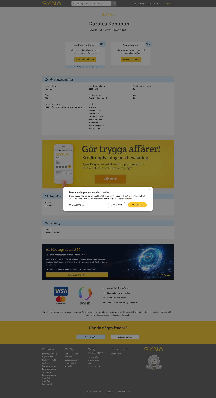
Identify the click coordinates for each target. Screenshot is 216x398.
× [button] (149, 189)
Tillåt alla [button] (137, 205)
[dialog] (108, 199)
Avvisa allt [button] (116, 205)
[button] (76, 205)
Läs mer (128, 199)
